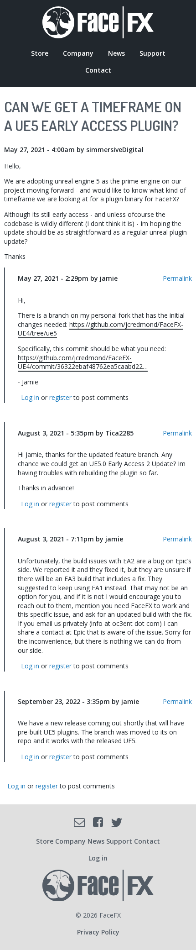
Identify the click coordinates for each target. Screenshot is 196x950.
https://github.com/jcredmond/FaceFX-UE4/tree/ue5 (100, 329)
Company (78, 53)
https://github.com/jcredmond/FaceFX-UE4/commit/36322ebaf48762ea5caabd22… (83, 362)
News (116, 53)
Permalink (177, 278)
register (60, 397)
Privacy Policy (98, 932)
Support (152, 53)
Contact (98, 70)
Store (39, 53)
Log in (30, 397)
